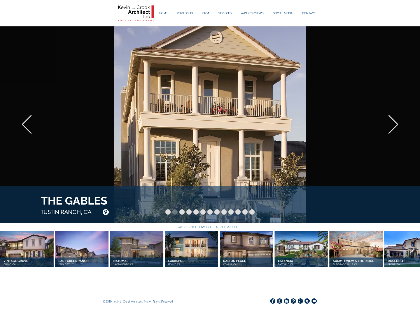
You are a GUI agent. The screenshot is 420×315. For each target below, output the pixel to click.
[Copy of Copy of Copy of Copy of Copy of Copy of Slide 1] (210, 212)
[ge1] (224, 212)
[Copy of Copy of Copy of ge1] (245, 212)
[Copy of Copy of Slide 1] (182, 212)
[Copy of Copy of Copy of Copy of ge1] (252, 212)
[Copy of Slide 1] (175, 212)
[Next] (393, 124)
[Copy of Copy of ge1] (238, 212)
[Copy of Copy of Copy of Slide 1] (189, 212)
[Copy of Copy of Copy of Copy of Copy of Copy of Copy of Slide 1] (217, 212)
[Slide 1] (168, 212)
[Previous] (27, 124)
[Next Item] (412, 249)
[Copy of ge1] (231, 212)
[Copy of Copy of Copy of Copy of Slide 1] (196, 212)
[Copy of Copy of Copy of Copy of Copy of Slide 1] (203, 212)
